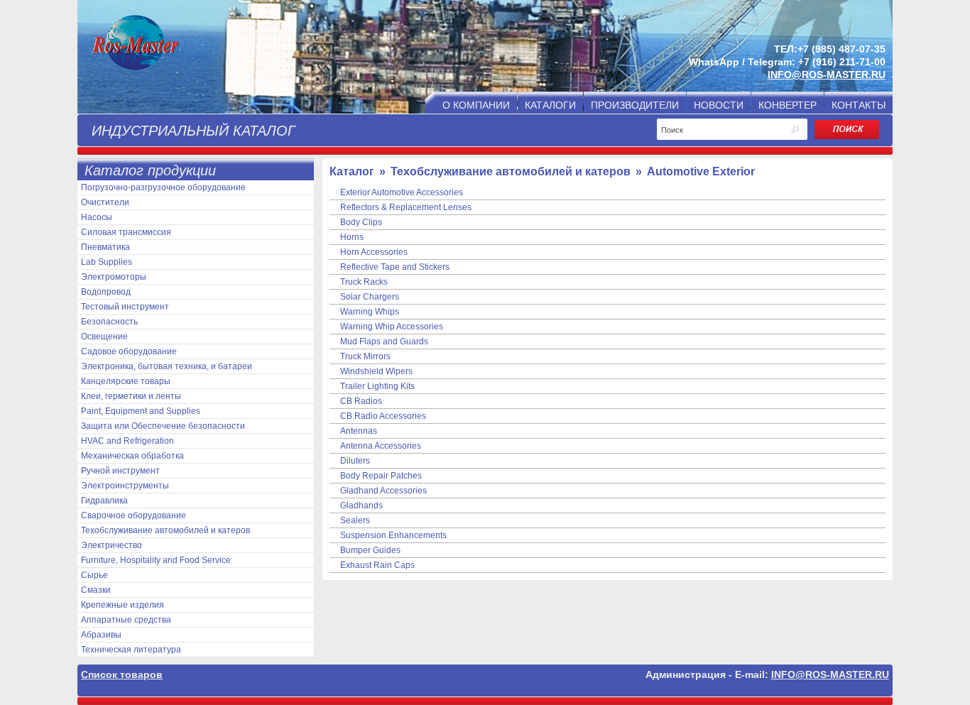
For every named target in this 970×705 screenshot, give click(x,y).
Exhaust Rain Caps (377, 565)
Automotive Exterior (701, 171)
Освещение (104, 336)
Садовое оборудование (129, 351)
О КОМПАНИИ (476, 105)
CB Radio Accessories (383, 416)
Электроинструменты (125, 486)
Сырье (94, 575)
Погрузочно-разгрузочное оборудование (163, 187)
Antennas (358, 431)
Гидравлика (104, 500)
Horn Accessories (374, 252)
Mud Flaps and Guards (384, 341)
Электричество (111, 545)
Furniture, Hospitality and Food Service (156, 560)
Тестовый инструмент (125, 307)
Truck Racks (364, 282)
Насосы (96, 217)
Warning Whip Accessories (391, 327)
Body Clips (361, 222)
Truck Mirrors (365, 356)
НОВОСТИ (718, 105)
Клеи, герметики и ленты (131, 396)
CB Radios (361, 401)
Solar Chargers (369, 297)
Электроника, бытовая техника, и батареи (166, 366)
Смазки (96, 590)
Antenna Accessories (380, 446)
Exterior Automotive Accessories (401, 192)
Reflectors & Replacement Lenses (406, 207)
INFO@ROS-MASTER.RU (826, 74)
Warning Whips (369, 312)
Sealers (355, 520)
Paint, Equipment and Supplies (140, 411)
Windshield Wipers (376, 371)
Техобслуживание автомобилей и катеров (165, 530)
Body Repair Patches (381, 476)
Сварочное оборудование (133, 515)
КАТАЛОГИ (550, 105)
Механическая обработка (132, 456)
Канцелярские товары (125, 381)
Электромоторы (113, 277)
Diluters (355, 461)
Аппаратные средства (126, 620)
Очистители (105, 202)
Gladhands (361, 505)
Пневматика (105, 247)
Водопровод (106, 292)
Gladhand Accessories (383, 491)
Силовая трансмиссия (126, 232)
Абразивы (101, 635)
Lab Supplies (106, 262)
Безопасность (109, 322)
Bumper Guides (370, 550)
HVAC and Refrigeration (127, 441)
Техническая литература (131, 650)
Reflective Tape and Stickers (394, 267)
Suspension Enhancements (393, 535)
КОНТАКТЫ (858, 105)
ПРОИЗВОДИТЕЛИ (635, 105)
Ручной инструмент (120, 471)
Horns (352, 237)
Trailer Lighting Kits (377, 386)
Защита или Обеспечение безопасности (163, 426)
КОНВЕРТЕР (787, 105)
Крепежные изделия (122, 605)
